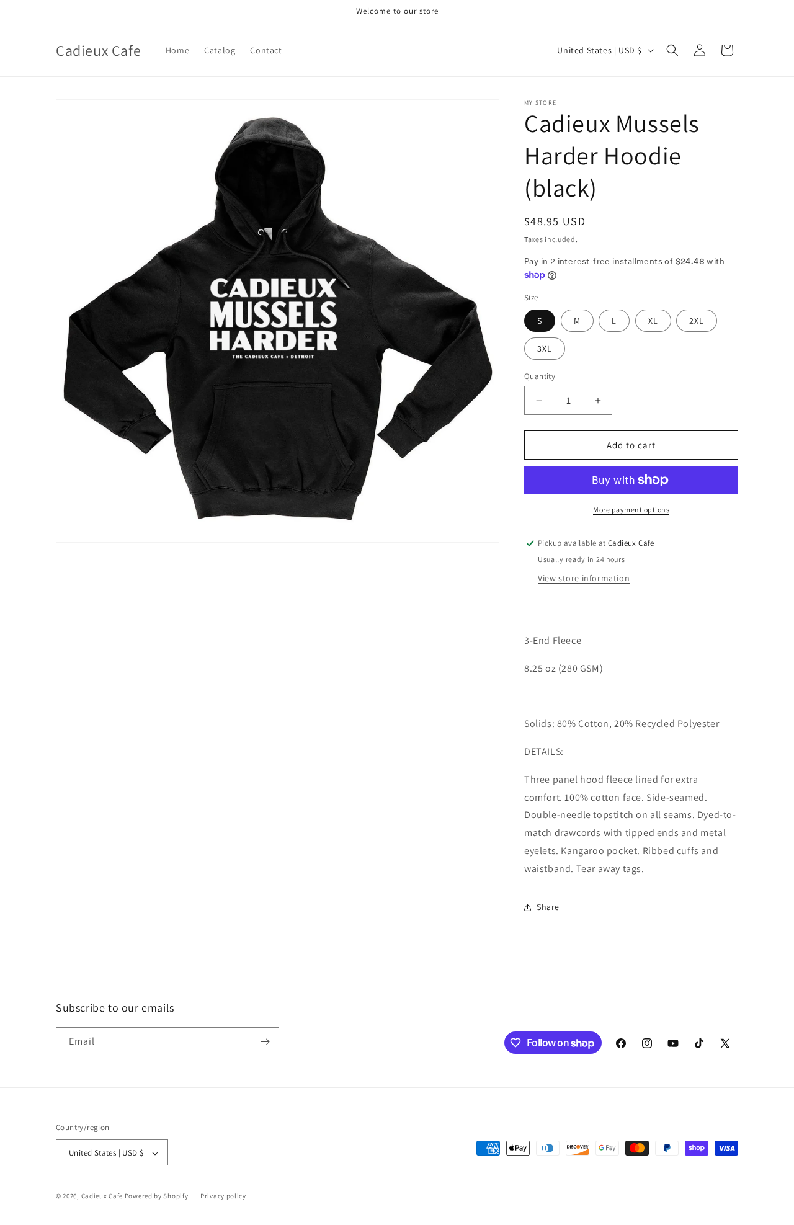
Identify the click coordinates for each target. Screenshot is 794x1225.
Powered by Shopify (157, 1196)
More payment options (631, 509)
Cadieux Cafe (102, 1196)
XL (653, 320)
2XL (696, 320)
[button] (672, 50)
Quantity (539, 376)
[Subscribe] (265, 1041)
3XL (544, 348)
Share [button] (548, 906)
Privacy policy (223, 1196)
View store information (584, 578)
